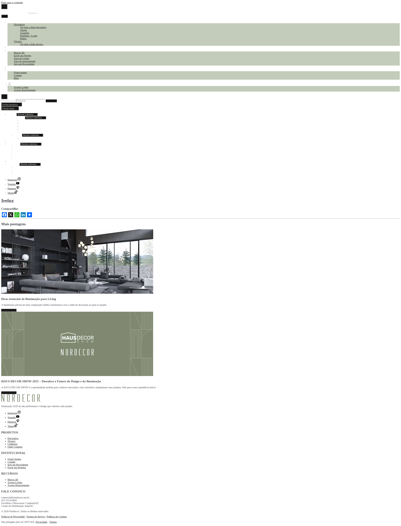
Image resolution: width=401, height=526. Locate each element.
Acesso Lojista (21, 87)
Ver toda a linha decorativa (33, 27)
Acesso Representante (25, 90)
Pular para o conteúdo (12, 2)
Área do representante (24, 61)
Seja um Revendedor (24, 64)
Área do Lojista (21, 58)
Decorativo (19, 24)
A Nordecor (13, 69)
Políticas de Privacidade (13, 516)
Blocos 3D (19, 52)
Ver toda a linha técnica (31, 44)
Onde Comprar (15, 67)
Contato (18, 75)
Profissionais (14, 50)
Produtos (12, 21)
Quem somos (20, 72)
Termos (53, 522)
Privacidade (41, 522)
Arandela (24, 33)
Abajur (23, 30)
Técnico (18, 41)
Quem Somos (14, 459)
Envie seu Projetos (17, 467)
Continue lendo (8, 310)
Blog (16, 78)
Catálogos (12, 444)
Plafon (23, 38)
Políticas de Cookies (57, 516)
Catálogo (12, 47)
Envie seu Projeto (22, 55)
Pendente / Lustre (28, 36)
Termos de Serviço (35, 516)
